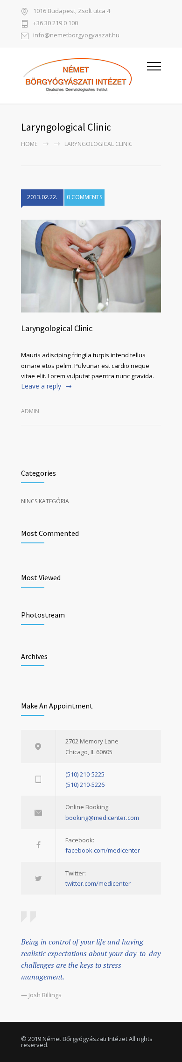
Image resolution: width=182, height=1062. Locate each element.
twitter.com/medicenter (98, 883)
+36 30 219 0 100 (55, 23)
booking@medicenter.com (102, 817)
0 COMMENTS (84, 197)
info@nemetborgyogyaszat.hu (76, 35)
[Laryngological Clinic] (91, 266)
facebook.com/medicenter (102, 850)
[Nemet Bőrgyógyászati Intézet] (84, 75)
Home (29, 144)
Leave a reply (41, 386)
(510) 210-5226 (85, 784)
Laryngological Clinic (56, 328)
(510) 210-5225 (85, 774)
